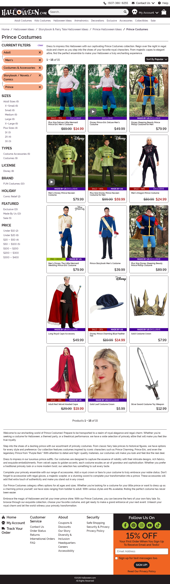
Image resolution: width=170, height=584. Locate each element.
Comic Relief (10, 196)
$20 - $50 (9, 239)
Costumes (8, 158)
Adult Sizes (9, 101)
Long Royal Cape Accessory (61, 334)
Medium (9, 114)
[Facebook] (125, 525)
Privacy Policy (95, 530)
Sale (5, 218)
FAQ (32, 542)
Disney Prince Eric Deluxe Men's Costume (105, 123)
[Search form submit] (125, 12)
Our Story (64, 530)
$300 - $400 (11, 257)
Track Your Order (12, 531)
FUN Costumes (11, 183)
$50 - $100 (10, 244)
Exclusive (8, 209)
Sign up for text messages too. (138, 558)
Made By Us (10, 213)
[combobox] (85, 12)
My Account (16, 523)
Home (11, 517)
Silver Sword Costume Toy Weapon (147, 404)
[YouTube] (149, 525)
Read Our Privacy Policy (142, 571)
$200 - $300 (11, 253)
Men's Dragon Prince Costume (145, 193)
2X (6, 136)
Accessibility (66, 550)
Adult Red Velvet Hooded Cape (63, 404)
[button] (145, 12)
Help (165, 3)
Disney (7, 171)
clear (40, 45)
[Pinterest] (133, 525)
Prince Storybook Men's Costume (105, 263)
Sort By (154, 59)
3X (6, 141)
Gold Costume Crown (141, 334)
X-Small (10, 105)
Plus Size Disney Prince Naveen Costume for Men (104, 194)
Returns (35, 534)
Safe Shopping (96, 522)
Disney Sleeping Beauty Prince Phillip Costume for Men (145, 123)
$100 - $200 (10, 248)
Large (8, 119)
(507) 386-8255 (118, 3)
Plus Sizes (8, 128)
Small (8, 110)
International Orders (42, 538)
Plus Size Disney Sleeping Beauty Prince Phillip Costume (147, 264)
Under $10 (9, 230)
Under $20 (9, 235)
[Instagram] (141, 525)
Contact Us (143, 3)
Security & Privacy (98, 526)
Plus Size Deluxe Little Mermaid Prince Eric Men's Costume (63, 123)
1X (6, 132)
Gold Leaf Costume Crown (102, 404)
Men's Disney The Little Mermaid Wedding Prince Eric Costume (63, 264)
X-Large (10, 123)
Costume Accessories (15, 153)
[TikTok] (158, 525)
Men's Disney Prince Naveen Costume (61, 194)
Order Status (38, 530)
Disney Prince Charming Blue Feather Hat (107, 335)
